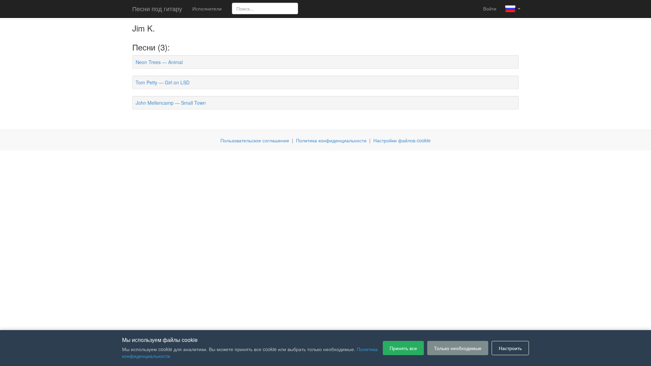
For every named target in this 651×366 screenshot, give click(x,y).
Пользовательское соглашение (254, 140)
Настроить (510, 348)
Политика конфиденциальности (331, 140)
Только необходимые (457, 348)
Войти (489, 8)
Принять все (403, 348)
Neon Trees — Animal (159, 62)
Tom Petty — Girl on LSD (163, 82)
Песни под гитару (157, 8)
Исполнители (207, 8)
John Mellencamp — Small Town (171, 102)
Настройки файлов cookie (402, 140)
